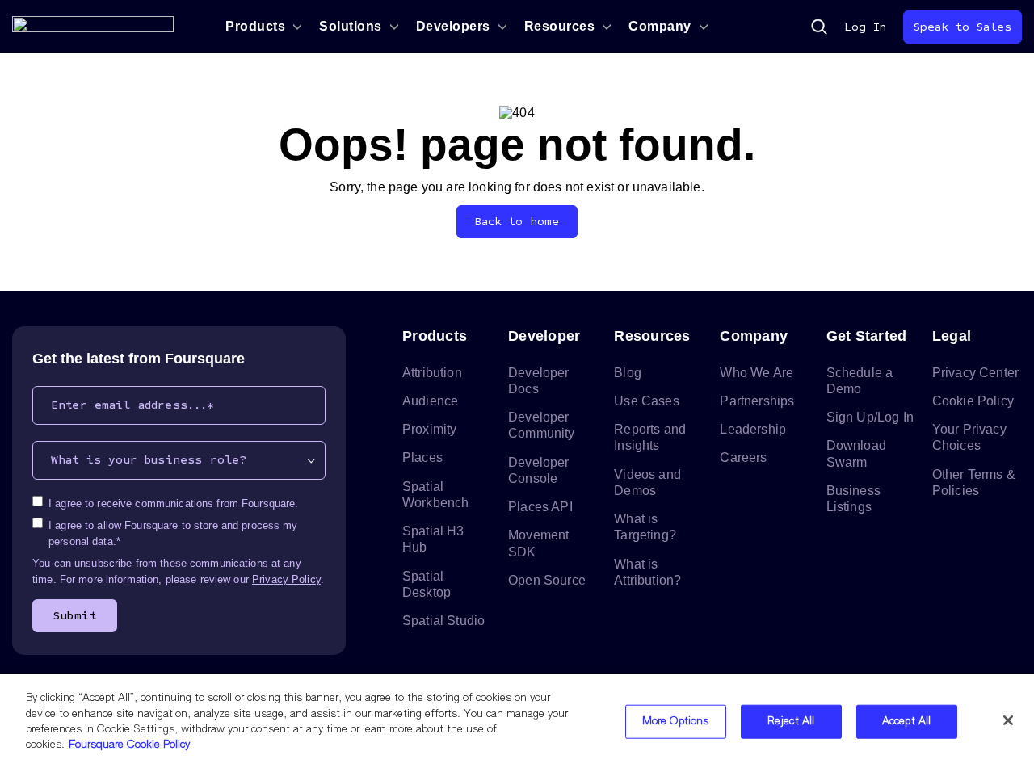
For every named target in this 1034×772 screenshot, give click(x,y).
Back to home (517, 221)
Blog (627, 373)
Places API (540, 507)
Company (659, 26)
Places (422, 457)
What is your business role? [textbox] (148, 460)
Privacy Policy (286, 579)
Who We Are (756, 373)
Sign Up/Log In (870, 417)
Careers (743, 457)
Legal (951, 336)
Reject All (790, 721)
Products (255, 26)
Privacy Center (975, 373)
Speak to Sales (962, 27)
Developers (453, 26)
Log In (865, 27)
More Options (675, 721)
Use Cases (646, 401)
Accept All (906, 721)
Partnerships (757, 401)
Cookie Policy (973, 401)
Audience (430, 401)
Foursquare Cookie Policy (129, 745)
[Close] (1008, 720)
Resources (559, 26)
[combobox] (179, 460)
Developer (544, 336)
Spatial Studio (443, 620)
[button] (819, 27)
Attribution (432, 373)
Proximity (429, 429)
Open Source (547, 580)
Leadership (753, 429)
